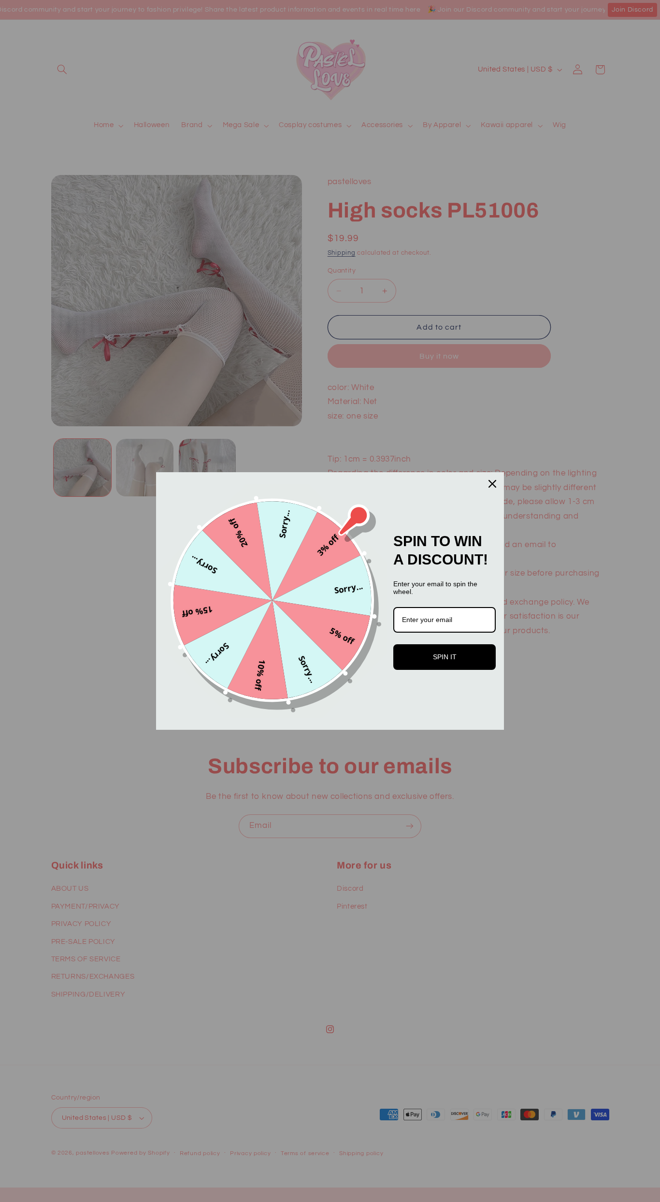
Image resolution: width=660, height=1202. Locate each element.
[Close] (492, 483)
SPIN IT (445, 657)
